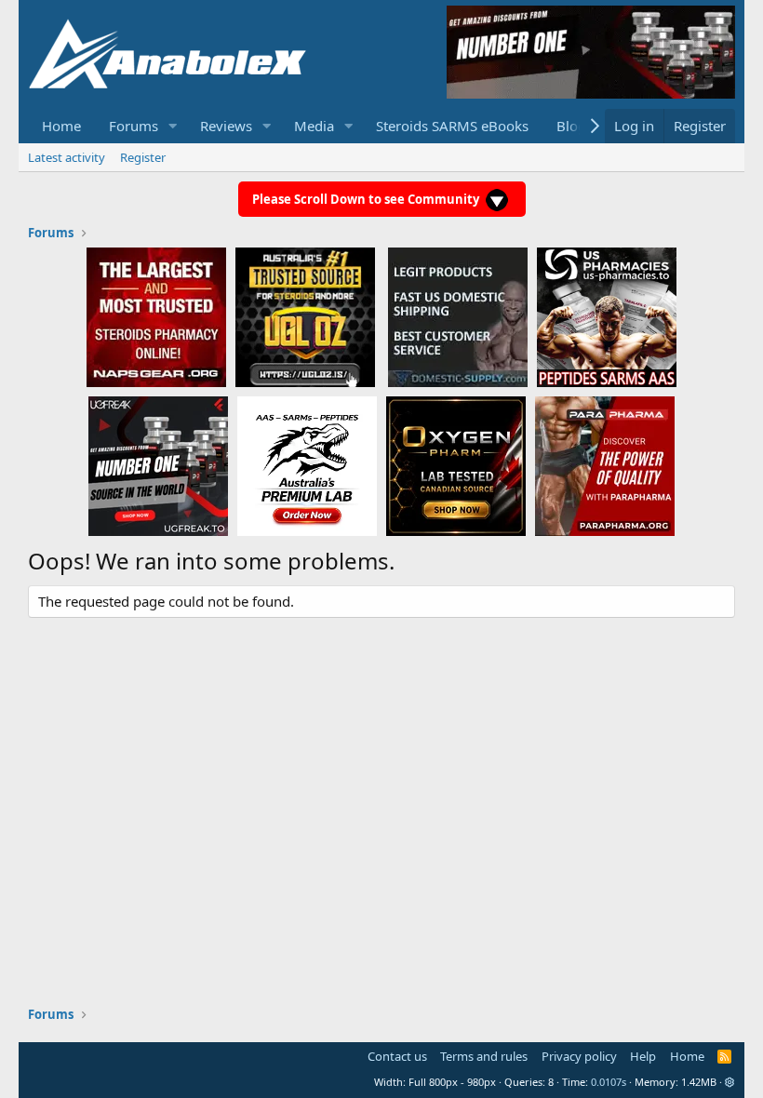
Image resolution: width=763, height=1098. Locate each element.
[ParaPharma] (605, 465)
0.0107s (608, 1082)
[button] (173, 126)
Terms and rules (484, 1056)
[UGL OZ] (305, 316)
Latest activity (66, 157)
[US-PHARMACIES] (606, 316)
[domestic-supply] (458, 316)
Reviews (226, 125)
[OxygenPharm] (456, 465)
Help (643, 1056)
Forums (133, 125)
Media (314, 125)
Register (143, 157)
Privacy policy (579, 1056)
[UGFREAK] (158, 465)
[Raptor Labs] (307, 465)
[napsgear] (156, 316)
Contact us (397, 1056)
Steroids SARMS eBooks (452, 125)
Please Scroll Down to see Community (367, 199)
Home (61, 125)
